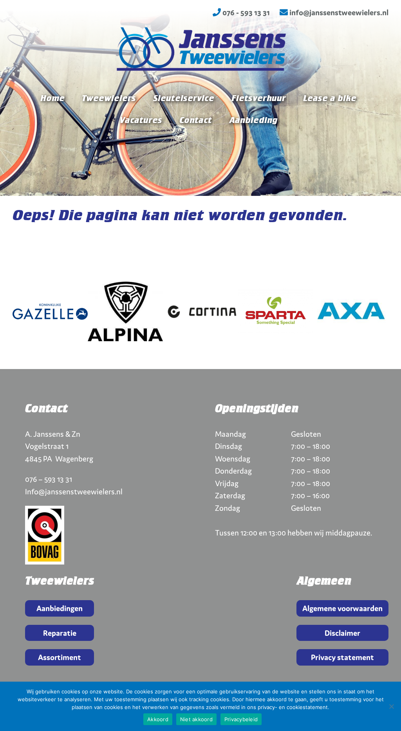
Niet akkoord (196, 719)
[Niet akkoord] (391, 706)
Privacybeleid (241, 719)
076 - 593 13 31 (245, 12)
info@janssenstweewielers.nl (338, 12)
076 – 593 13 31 (48, 479)
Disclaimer (342, 633)
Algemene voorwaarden (342, 608)
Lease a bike (329, 98)
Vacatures (140, 120)
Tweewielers (109, 98)
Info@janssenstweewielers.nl (74, 491)
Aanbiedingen (59, 608)
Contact (195, 120)
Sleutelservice (183, 98)
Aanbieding (253, 120)
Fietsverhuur (258, 98)
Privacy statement (342, 657)
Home (52, 98)
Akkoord (157, 719)
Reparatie (59, 633)
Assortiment (59, 657)
